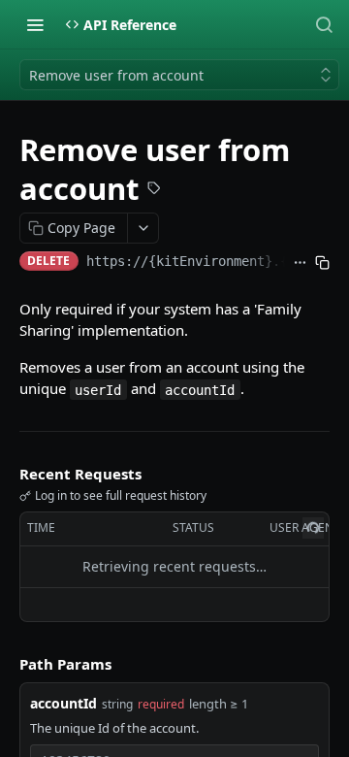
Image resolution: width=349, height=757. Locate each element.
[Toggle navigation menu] (34, 24)
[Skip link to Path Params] (6, 664)
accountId (63, 703)
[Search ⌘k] (323, 24)
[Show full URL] (300, 263)
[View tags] (154, 190)
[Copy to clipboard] (322, 263)
